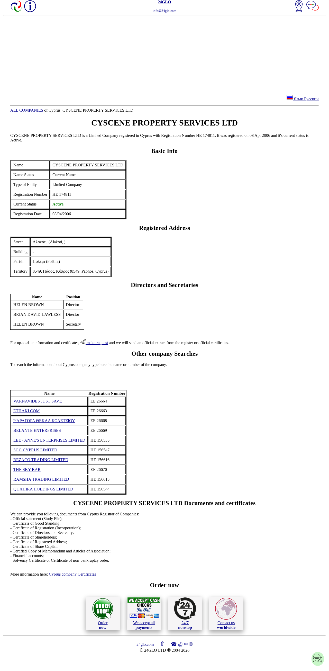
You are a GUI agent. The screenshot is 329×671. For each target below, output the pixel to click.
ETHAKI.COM (26, 411)
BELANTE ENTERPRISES (37, 430)
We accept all (144, 625)
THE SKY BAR (27, 469)
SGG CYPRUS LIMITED (35, 450)
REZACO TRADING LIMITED (40, 460)
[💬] (312, 6)
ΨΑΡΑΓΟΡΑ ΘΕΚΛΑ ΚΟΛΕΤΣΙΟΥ (44, 420)
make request (97, 343)
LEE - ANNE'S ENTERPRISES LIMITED (49, 440)
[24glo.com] (16, 6)
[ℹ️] (30, 6)
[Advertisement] (164, 54)
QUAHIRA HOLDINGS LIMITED (43, 489)
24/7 (185, 625)
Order (102, 625)
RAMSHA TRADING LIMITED (41, 479)
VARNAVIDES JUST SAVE (37, 401)
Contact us (226, 625)
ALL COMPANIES (26, 110)
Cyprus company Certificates (72, 574)
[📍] (299, 6)
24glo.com (145, 644)
